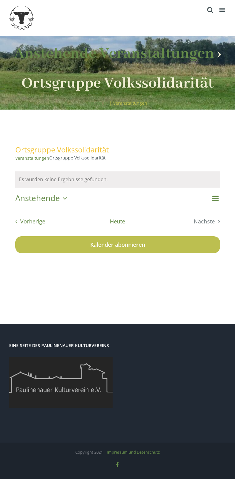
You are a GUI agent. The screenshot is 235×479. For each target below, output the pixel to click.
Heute (117, 221)
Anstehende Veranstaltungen (114, 53)
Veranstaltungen (32, 158)
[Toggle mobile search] (210, 10)
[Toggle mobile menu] (222, 10)
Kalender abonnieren (117, 244)
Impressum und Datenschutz (133, 452)
